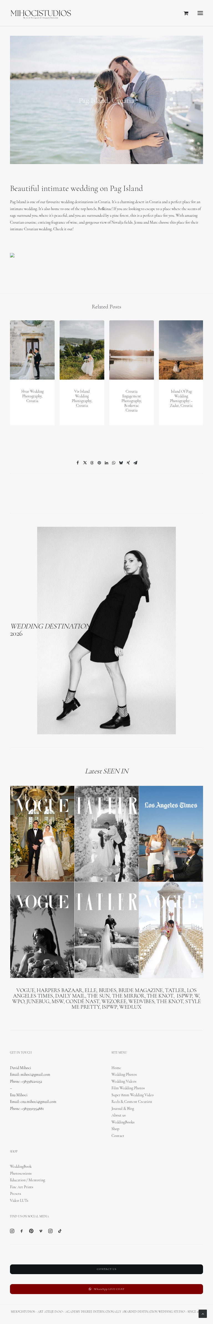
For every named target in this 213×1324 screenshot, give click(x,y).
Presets (15, 1194)
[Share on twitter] (85, 462)
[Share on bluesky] (121, 462)
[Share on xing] (128, 462)
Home (116, 1068)
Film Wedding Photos (128, 1088)
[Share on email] (135, 462)
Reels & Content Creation (131, 1102)
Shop (115, 1129)
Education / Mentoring (27, 1180)
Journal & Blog (122, 1109)
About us (118, 1115)
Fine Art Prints (21, 1187)
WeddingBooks (123, 1122)
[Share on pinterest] (99, 462)
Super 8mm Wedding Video (132, 1095)
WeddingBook (21, 1167)
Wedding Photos (124, 1075)
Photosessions (21, 1174)
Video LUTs (19, 1201)
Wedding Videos (123, 1082)
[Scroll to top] (203, 1314)
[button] (200, 13)
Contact (117, 1136)
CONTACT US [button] (106, 1269)
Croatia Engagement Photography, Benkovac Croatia (131, 401)
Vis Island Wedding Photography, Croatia (82, 399)
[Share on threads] (92, 462)
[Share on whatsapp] (113, 462)
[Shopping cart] (183, 13)
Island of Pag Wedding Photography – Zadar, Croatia (181, 399)
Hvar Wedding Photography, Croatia (32, 396)
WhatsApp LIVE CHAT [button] (109, 1289)
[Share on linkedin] (106, 462)
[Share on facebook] (77, 462)
